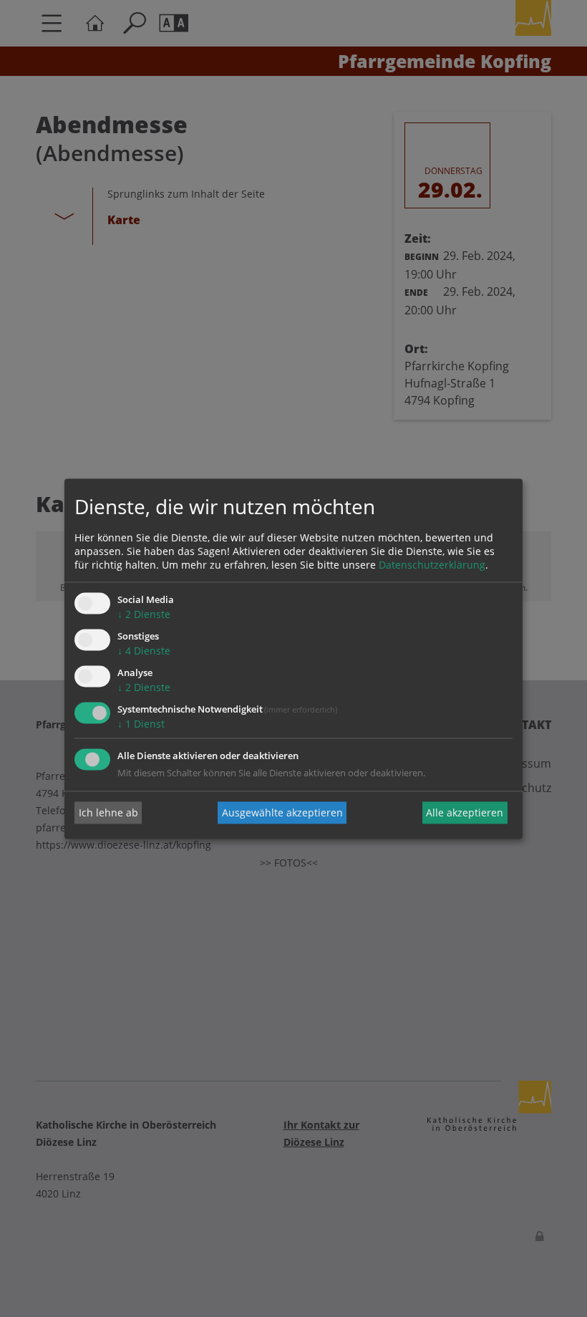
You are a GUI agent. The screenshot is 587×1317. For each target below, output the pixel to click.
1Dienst (141, 723)
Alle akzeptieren (464, 812)
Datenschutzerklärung (432, 565)
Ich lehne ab (108, 812)
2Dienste (143, 615)
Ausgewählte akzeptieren (282, 812)
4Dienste (143, 651)
